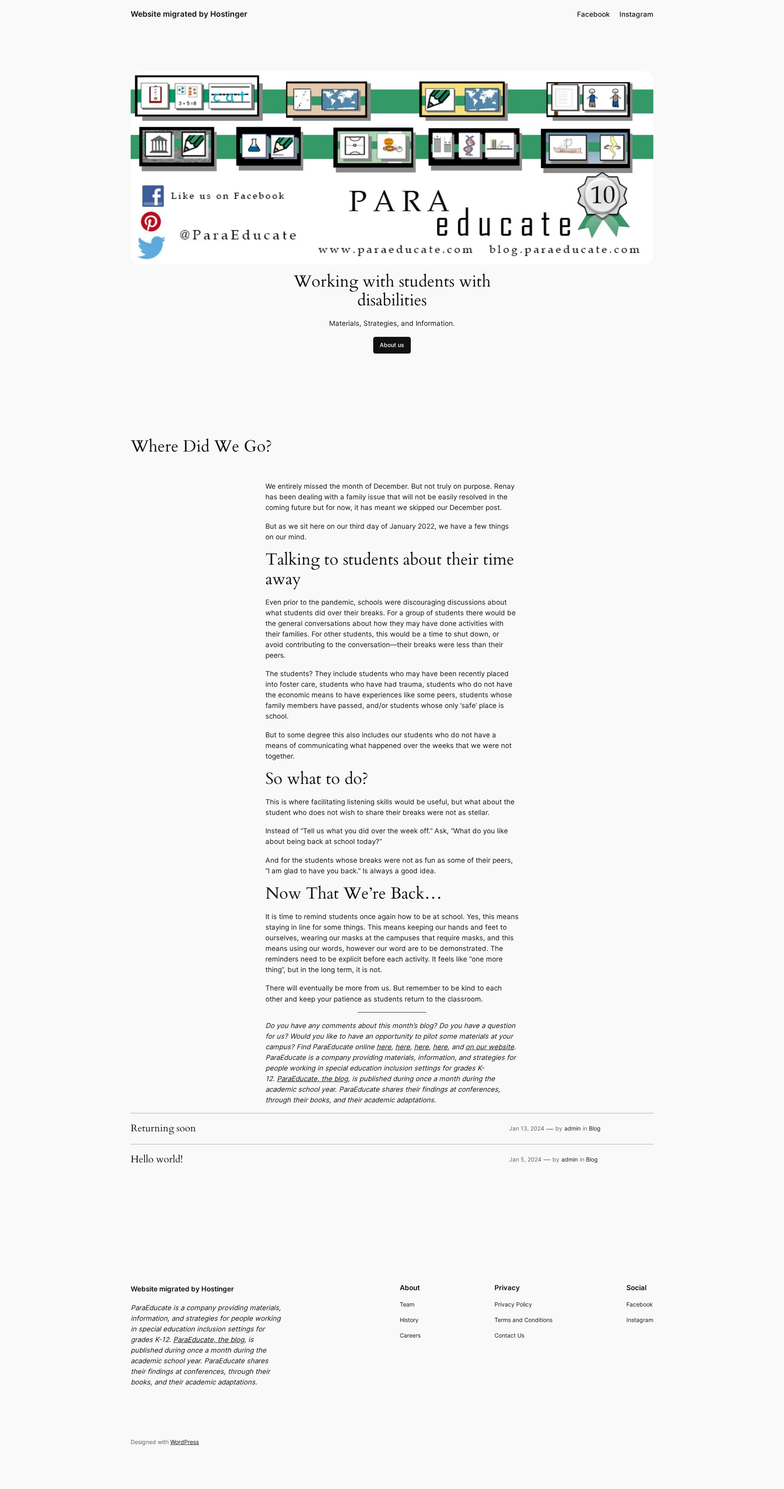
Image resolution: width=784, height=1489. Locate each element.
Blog (595, 1128)
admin (572, 1128)
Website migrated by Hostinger (189, 14)
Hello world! (157, 1159)
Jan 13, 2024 (526, 1128)
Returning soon (163, 1128)
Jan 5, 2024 (525, 1159)
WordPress (184, 1441)
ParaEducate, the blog (312, 1079)
